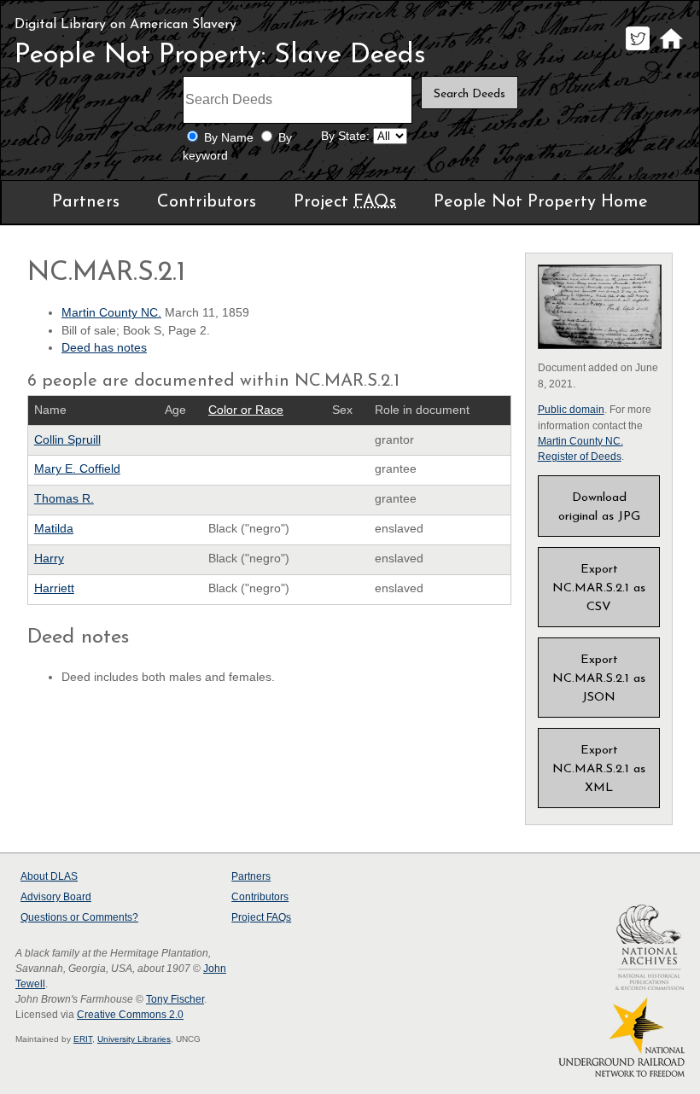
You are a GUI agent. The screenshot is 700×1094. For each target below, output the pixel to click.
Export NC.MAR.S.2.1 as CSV (598, 588)
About (49, 876)
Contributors (206, 202)
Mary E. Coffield (77, 469)
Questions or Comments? (79, 917)
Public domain (571, 410)
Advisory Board (55, 897)
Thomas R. (64, 498)
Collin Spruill (67, 440)
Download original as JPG (599, 507)
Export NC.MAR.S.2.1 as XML (598, 769)
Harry (49, 558)
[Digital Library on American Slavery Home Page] (670, 50)
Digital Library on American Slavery (125, 25)
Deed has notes (104, 347)
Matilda (53, 528)
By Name (229, 137)
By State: (345, 136)
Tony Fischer (175, 999)
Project (345, 202)
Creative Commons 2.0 (130, 1015)
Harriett (54, 588)
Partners (86, 202)
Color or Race (245, 410)
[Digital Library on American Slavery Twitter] (637, 50)
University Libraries (134, 1039)
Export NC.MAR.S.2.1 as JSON (598, 679)
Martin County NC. (111, 312)
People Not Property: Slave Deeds (220, 55)
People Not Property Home (541, 202)
